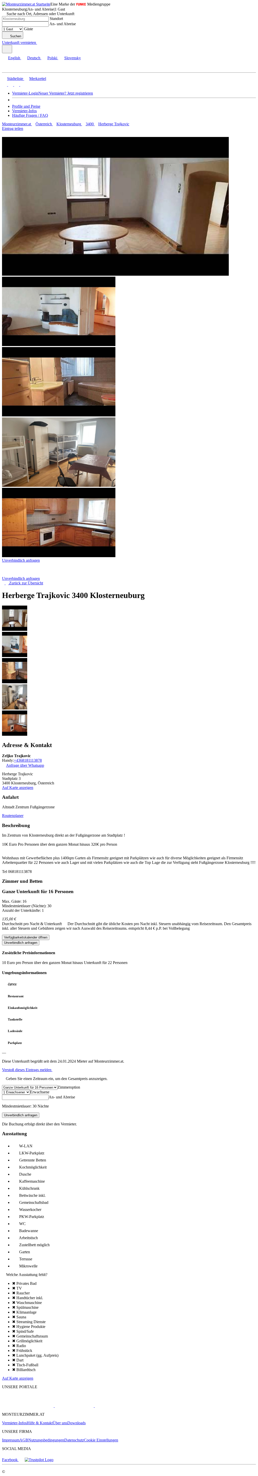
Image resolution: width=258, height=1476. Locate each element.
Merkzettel (37, 78)
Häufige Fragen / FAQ (30, 115)
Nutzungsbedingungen (46, 1440)
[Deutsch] (10, 84)
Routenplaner (12, 815)
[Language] (7, 49)
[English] (4, 84)
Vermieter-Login (25, 93)
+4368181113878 (28, 760)
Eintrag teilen (12, 128)
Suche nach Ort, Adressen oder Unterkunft (40, 14)
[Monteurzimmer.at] (28, 1406)
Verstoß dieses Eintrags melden (27, 1070)
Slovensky (72, 58)
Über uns (60, 1423)
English (14, 58)
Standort (56, 18)
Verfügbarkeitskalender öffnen (25, 937)
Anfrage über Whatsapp (25, 765)
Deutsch (33, 58)
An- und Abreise (62, 24)
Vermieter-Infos (24, 111)
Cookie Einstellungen (101, 1440)
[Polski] (16, 84)
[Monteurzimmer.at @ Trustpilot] (39, 1460)
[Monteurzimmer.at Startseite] (26, 4)
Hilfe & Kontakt (40, 1423)
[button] (9, 68)
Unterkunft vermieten (19, 42)
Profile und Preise (26, 106)
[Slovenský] (22, 84)
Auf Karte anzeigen (17, 787)
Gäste (28, 29)
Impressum (10, 1440)
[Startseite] (28, 574)
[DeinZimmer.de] (121, 1406)
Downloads (76, 1423)
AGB (23, 1440)
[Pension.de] (74, 1406)
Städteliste (15, 78)
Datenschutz (74, 1440)
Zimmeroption (68, 1087)
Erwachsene (39, 1092)
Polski (52, 58)
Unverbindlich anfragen (21, 560)
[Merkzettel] (39, 42)
